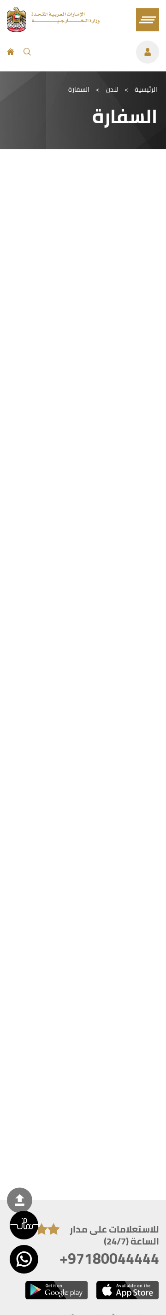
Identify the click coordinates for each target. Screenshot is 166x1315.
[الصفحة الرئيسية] (10, 52)
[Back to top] (19, 1200)
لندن (112, 89)
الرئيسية (146, 89)
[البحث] (27, 52)
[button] (24, 1225)
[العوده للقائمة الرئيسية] (53, 29)
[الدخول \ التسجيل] (99, 52)
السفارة (78, 89)
